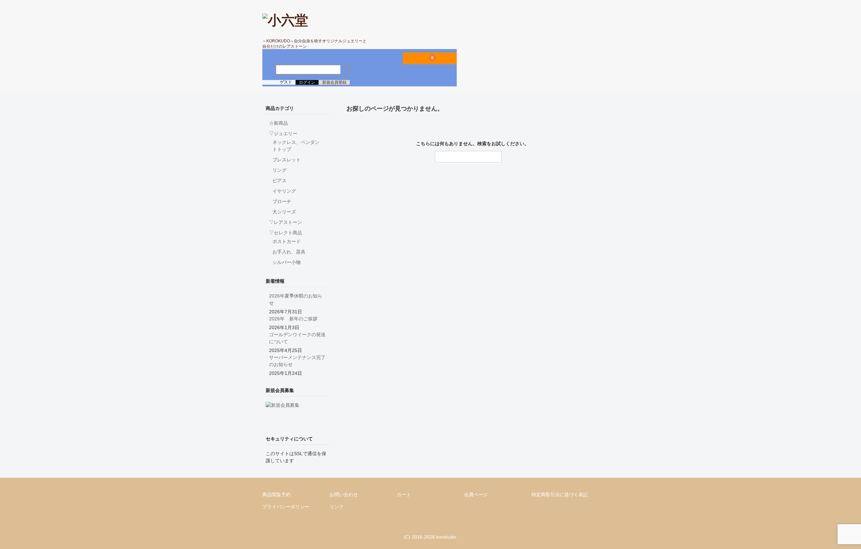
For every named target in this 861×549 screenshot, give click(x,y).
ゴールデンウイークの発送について (297, 338)
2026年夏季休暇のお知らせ (295, 299)
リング (279, 170)
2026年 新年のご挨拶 (293, 318)
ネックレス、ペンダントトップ (296, 146)
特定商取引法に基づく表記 (559, 494)
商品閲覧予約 (276, 494)
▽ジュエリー (283, 133)
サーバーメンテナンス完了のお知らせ (297, 361)
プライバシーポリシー (285, 506)
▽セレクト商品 (285, 232)
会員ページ (476, 494)
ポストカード (286, 241)
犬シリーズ (284, 211)
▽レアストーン (285, 222)
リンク (337, 506)
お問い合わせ (344, 494)
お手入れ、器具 (288, 251)
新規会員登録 (334, 82)
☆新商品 (278, 123)
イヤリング (284, 191)
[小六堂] (285, 20)
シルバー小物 (286, 262)
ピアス (279, 180)
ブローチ (281, 201)
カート (404, 494)
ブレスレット (286, 159)
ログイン (307, 82)
